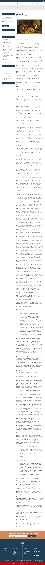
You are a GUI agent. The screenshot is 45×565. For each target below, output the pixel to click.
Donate (14, 3)
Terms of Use (21, 560)
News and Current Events (8, 44)
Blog (18, 3)
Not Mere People (7, 68)
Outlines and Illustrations (8, 46)
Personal (5, 52)
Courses (42, 3)
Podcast (24, 3)
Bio (21, 3)
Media (28, 3)
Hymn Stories (5, 42)
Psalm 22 (22, 449)
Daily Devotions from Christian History (37, 551)
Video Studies (15, 553)
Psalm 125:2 (37, 473)
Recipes (4, 59)
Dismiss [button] (32, 563)
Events (14, 554)
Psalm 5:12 (22, 463)
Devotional (5, 39)
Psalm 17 (22, 446)
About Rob (15, 550)
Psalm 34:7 (34, 505)
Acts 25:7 (30, 429)
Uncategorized (6, 62)
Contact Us (25, 550)
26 (27, 39)
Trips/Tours (37, 3)
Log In (25, 553)
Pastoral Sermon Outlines (8, 49)
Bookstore (10, 3)
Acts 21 (29, 67)
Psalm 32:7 (22, 466)
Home (18, 7)
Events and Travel (6, 41)
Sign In (42, 0)
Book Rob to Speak (27, 551)
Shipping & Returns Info (6, 550)
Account (40, 1)
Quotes (4, 58)
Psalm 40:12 (22, 454)
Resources (15, 556)
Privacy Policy (26, 560)
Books (14, 551)
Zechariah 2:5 (27, 494)
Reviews (4, 61)
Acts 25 (23, 39)
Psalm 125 (26, 516)
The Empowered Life (8, 70)
